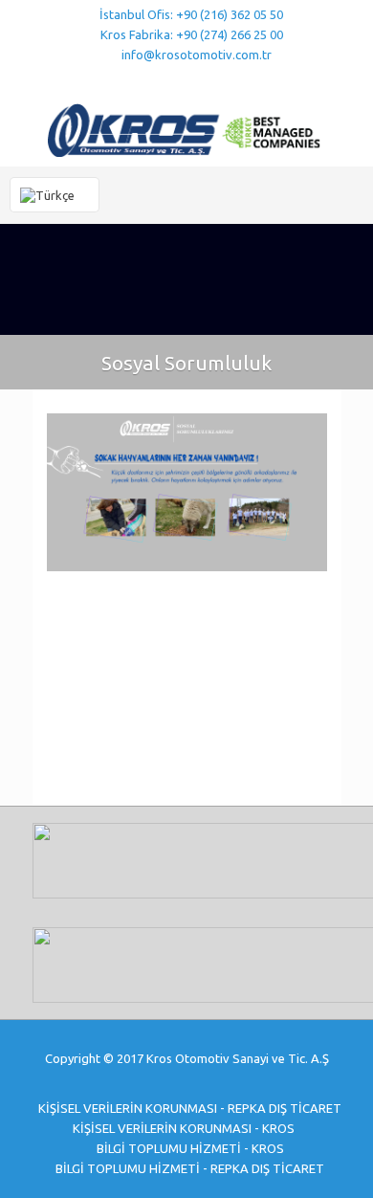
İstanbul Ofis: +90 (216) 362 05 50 (191, 14)
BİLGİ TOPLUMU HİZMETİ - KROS (190, 1148)
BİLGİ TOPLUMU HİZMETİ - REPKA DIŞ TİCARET (189, 1168)
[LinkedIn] (199, 79)
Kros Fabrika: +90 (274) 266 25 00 (191, 34)
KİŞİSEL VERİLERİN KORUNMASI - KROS (184, 1128)
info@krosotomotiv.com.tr (196, 54)
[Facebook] (150, 79)
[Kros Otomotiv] (186, 128)
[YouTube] (175, 79)
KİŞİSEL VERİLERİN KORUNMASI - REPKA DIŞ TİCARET (189, 1108)
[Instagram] (224, 79)
